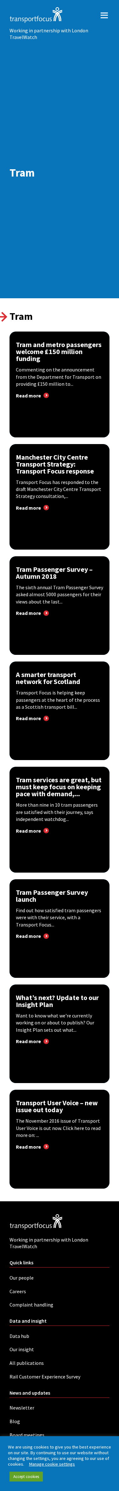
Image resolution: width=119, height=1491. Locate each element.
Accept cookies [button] (26, 1476)
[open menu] (104, 15)
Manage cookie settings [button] (52, 1464)
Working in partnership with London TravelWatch (49, 33)
